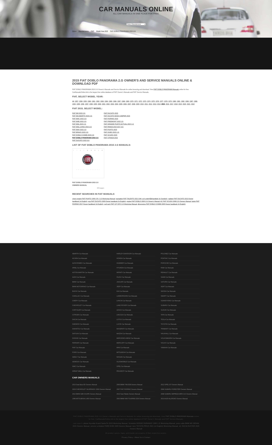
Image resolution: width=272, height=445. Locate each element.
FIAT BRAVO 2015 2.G (80, 132)
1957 (76, 101)
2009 (137, 104)
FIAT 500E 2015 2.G (79, 121)
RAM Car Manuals (167, 268)
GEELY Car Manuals (79, 357)
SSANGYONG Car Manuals (171, 301)
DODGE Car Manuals (80, 338)
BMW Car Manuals (79, 282)
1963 (102, 101)
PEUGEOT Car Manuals (125, 371)
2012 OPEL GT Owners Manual (172, 384)
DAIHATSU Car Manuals (81, 329)
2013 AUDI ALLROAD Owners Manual (174, 398)
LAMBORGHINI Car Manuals (127, 296)
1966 (114, 101)
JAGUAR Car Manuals (124, 282)
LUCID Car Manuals (124, 324)
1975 (153, 101)
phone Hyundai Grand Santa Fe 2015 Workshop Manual (106, 423)
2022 (193, 104)
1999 (95, 104)
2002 (108, 104)
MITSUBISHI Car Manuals (126, 352)
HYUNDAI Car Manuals (125, 268)
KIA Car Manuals (122, 291)
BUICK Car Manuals (79, 291)
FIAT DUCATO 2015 (111, 113)
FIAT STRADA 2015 (111, 138)
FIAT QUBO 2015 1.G (111, 132)
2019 (180, 104)
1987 (191, 101)
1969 (127, 101)
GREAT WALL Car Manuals (81, 371)
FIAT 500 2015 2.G (78, 113)
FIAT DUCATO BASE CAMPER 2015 (117, 116)
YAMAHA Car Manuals (169, 347)
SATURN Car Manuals (169, 282)
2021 (188, 104)
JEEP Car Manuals (123, 286)
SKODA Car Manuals (168, 291)
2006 (125, 104)
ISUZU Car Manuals (124, 277)
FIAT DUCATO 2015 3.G (80, 140)
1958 (80, 101)
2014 (159, 104)
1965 (110, 101)
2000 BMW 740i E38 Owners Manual (129, 384)
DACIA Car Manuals (79, 319)
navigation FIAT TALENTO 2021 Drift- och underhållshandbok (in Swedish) (141, 199)
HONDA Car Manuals (124, 258)
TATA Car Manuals (167, 315)
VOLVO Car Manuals (168, 343)
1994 (74, 104)
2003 (112, 104)
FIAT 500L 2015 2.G (79, 124)
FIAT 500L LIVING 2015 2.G (82, 127)
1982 (182, 101)
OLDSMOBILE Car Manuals (126, 362)
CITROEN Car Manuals (80, 315)
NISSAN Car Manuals (124, 357)
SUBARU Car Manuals (169, 305)
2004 (116, 104)
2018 (176, 104)
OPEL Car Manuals (123, 366)
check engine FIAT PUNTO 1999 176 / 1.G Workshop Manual (93, 199)
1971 (136, 101)
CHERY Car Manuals (79, 301)
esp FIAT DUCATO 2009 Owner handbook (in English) (107, 201)
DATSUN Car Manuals (80, 333)
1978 (165, 101)
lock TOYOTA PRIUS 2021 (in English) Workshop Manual (155, 426)
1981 (178, 101)
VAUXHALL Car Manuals (169, 333)
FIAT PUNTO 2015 (110, 130)
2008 (133, 104)
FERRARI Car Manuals (80, 343)
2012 (150, 104)
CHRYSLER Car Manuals (81, 310)
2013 (154, 104)
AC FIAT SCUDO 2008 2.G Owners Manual (175, 201)
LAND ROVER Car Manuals (126, 305)
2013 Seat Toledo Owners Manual (128, 394)
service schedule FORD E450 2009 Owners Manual (111, 426)
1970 (131, 101)
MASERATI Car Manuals (125, 329)
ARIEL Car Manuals (79, 268)
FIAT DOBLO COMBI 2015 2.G (83, 135)
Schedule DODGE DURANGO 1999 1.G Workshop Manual (152, 423)
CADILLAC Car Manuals (80, 296)
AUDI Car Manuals (78, 277)
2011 (146, 104)
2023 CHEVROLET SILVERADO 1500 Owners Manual (91, 389)
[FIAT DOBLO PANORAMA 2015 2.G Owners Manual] (90, 163)
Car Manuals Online (136, 9)
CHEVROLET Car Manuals (81, 305)
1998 (91, 104)
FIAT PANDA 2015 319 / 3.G (113, 127)
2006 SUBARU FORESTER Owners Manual (176, 389)
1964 (106, 101)
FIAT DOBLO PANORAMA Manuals (166, 89)
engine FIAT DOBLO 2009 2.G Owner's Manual (143, 201)
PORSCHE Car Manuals (169, 263)
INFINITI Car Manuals (124, 272)
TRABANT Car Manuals (169, 329)
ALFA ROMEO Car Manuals (82, 263)
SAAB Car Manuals (167, 277)
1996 (82, 104)
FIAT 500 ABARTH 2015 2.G (82, 116)
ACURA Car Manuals (79, 258)
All (73, 101)
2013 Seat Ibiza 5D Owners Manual (84, 384)
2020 (184, 104)
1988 (195, 101)
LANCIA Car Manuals (124, 301)
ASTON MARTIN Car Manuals (83, 272)
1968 (123, 101)
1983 (187, 101)
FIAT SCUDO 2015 (110, 135)
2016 (167, 104)
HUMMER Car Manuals (125, 263)
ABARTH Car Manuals (80, 254)
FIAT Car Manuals (78, 347)
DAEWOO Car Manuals (80, 324)
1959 (85, 101)
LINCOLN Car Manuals (125, 315)
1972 (140, 101)
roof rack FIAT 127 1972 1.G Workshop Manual (120, 204)
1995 (78, 104)
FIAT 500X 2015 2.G (79, 130)
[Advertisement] (136, 53)
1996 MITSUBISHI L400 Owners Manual (86, 398)
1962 (97, 101)
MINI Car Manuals (123, 347)
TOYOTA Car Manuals (168, 324)
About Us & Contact (142, 437)
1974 (148, 101)
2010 (142, 104)
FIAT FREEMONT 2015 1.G (113, 121)
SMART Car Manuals (168, 296)
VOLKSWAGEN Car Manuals (171, 338)
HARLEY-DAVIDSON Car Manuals (129, 254)
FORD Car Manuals (79, 352)
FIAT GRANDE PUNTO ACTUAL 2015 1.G (119, 124)
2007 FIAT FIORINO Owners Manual (129, 389)
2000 (99, 104)
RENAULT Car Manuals (169, 272)
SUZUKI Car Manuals (168, 310)
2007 (129, 104)
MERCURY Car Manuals (125, 343)
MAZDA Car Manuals (124, 333)
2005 (120, 104)
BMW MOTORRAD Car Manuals (83, 286)
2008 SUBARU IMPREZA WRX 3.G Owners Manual (179, 394)
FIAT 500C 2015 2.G (79, 119)
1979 (170, 101)
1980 (174, 101)
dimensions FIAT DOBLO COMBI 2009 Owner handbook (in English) (162, 204)
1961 (93, 101)
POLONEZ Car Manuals (169, 254)
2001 (103, 104)
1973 (144, 101)
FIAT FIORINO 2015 (111, 119)
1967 (119, 101)
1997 (86, 104)
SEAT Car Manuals (167, 286)
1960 (89, 101)
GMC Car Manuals (78, 366)
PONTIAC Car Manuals (169, 258)
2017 (171, 104)
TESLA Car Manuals (168, 319)
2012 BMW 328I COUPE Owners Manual (86, 394)
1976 (157, 101)
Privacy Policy (127, 437)
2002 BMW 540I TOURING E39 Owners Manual (133, 398)
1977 (161, 101)
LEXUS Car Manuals (124, 310)
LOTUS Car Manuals (124, 319)
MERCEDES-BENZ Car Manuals (128, 338)
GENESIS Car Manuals (80, 362)
